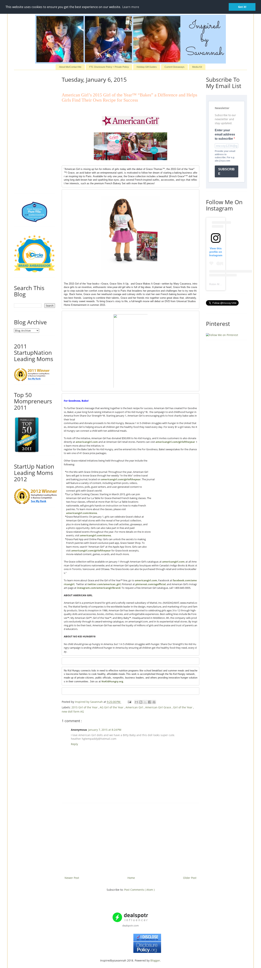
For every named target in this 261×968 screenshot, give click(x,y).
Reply (74, 744)
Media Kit (197, 67)
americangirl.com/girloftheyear (175, 442)
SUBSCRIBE (226, 171)
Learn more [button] (130, 7)
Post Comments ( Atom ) (139, 889)
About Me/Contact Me (70, 67)
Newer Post (72, 878)
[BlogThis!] (141, 702)
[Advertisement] (130, 838)
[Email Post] (129, 702)
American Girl (135, 707)
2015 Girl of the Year (84, 707)
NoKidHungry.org (112, 681)
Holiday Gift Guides (147, 67)
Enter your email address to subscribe (225, 134)
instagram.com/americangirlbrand (98, 588)
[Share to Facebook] (150, 702)
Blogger (155, 960)
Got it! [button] (242, 7)
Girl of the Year (183, 707)
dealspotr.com (130, 925)
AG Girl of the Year (112, 707)
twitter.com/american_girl (104, 584)
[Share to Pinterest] (154, 702)
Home (131, 878)
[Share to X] (145, 702)
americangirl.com (87, 442)
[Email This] (136, 702)
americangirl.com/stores (81, 513)
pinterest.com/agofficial (150, 584)
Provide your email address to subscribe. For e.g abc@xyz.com (225, 156)
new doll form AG (73, 711)
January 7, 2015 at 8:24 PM (104, 730)
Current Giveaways (174, 67)
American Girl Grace (158, 707)
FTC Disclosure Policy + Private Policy (109, 67)
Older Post (189, 878)
